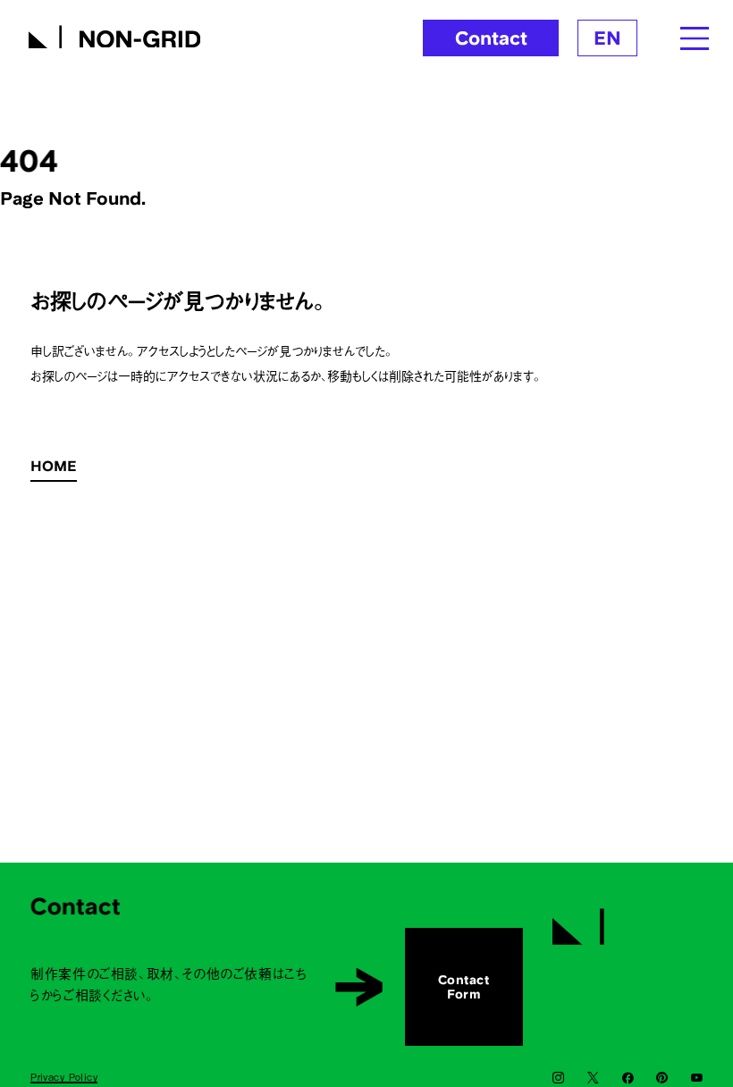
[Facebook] (628, 1078)
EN (607, 38)
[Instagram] (558, 1078)
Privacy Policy (63, 1076)
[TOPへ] (627, 919)
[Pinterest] (662, 1078)
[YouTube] (697, 1078)
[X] (593, 1078)
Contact (491, 38)
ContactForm (464, 987)
